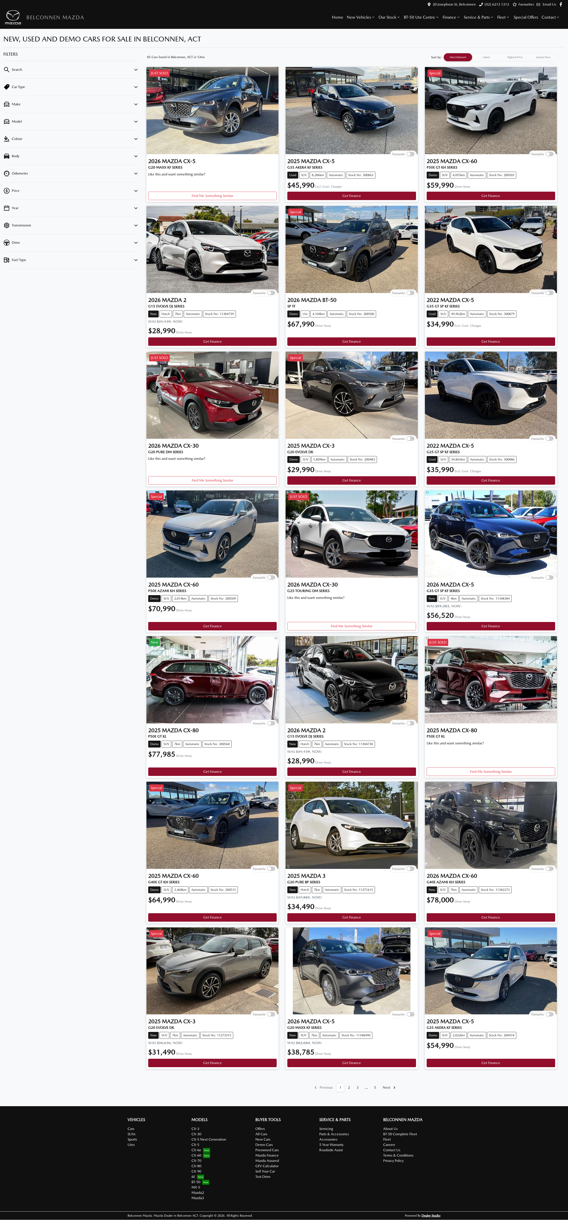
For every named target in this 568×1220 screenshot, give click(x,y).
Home (337, 17)
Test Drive (262, 1177)
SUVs (131, 1134)
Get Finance (351, 196)
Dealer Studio (431, 1215)
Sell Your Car (265, 1171)
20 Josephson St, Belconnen (454, 4)
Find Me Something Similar (212, 196)
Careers (389, 1145)
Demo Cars (264, 1145)
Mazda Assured (267, 1161)
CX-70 (196, 1161)
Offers (260, 1129)
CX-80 (196, 1166)
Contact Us (391, 1150)
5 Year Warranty (331, 1145)
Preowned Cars (267, 1150)
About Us (390, 1129)
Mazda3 (197, 1198)
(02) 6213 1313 (497, 4)
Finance (449, 17)
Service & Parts (477, 17)
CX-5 (195, 1145)
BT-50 (195, 1182)
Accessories (328, 1139)
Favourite (398, 154)
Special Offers (526, 17)
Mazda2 (197, 1192)
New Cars (262, 1139)
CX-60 (196, 1155)
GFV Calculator (266, 1166)
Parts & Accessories (334, 1134)
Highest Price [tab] (515, 57)
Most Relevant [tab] (458, 57)
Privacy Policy (393, 1161)
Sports (132, 1139)
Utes (131, 1145)
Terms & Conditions (398, 1155)
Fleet (501, 17)
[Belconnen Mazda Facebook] (562, 4)
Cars (131, 1129)
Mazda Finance (267, 1155)
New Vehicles (359, 17)
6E (193, 1177)
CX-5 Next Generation (208, 1139)
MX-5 (195, 1187)
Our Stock (387, 17)
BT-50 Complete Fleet (400, 1134)
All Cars (261, 1134)
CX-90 (196, 1171)
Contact (549, 17)
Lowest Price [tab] (543, 57)
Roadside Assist (331, 1150)
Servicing (326, 1129)
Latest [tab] (486, 57)
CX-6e (196, 1150)
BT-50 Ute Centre (419, 17)
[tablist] (501, 57)
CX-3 (195, 1129)
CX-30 (196, 1134)
